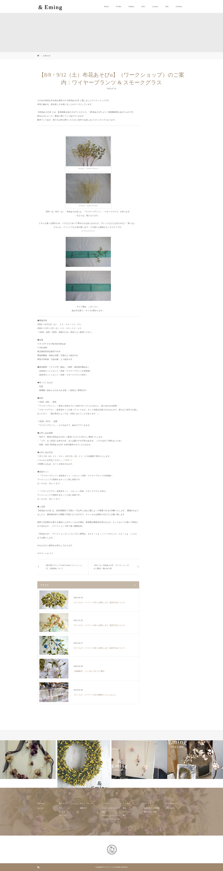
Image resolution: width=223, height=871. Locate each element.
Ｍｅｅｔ (62, 812)
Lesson (155, 6)
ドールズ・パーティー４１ (110, 819)
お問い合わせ (170, 808)
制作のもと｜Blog (150, 812)
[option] (28, 759)
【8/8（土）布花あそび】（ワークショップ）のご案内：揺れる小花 (112, 567)
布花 (124, 808)
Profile (118, 6)
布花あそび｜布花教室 (152, 808)
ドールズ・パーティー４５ (110, 815)
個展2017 (83, 808)
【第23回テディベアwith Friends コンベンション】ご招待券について (63, 567)
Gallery (131, 6)
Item (143, 6)
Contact (179, 6)
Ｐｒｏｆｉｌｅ (64, 808)
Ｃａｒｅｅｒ (63, 815)
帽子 (124, 815)
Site (167, 6)
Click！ (68, 460)
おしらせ (40, 808)
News (106, 6)
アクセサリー (127, 812)
